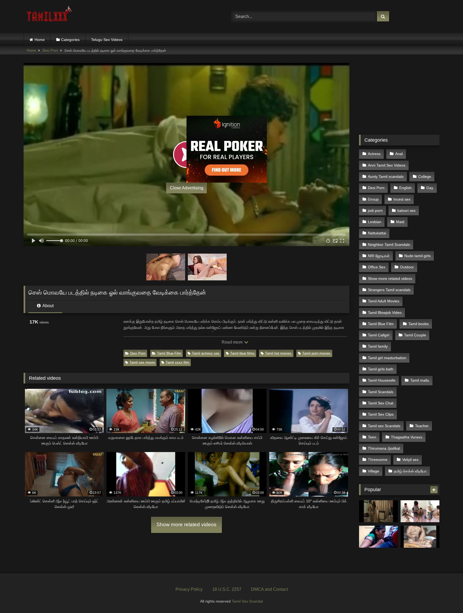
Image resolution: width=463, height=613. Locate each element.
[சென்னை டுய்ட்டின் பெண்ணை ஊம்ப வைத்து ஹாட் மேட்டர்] (420, 511)
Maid (400, 222)
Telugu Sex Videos (106, 39)
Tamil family (378, 346)
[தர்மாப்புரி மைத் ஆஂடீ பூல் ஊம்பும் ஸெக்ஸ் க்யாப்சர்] (378, 537)
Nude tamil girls (417, 256)
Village (373, 471)
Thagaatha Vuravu (406, 437)
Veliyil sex (410, 459)
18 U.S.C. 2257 (226, 589)
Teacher (422, 426)
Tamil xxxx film (177, 362)
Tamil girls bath (380, 369)
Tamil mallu (419, 380)
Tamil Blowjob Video (385, 312)
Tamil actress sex (205, 353)
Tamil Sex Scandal (247, 601)
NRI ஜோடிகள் (379, 256)
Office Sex (376, 267)
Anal (399, 154)
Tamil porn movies (316, 353)
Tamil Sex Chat (380, 403)
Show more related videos (186, 524)
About (48, 305)
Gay (429, 188)
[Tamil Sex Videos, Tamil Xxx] (50, 15)
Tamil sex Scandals (384, 426)
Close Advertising (186, 188)
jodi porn (375, 210)
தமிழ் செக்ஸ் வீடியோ (410, 471)
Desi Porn (50, 50)
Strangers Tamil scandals (389, 290)
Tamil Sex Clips (381, 414)
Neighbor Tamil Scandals (389, 244)
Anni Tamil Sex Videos (386, 165)
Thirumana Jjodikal (384, 448)
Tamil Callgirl (378, 335)
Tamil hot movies (278, 353)
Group (373, 199)
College (424, 176)
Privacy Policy (189, 589)
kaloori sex (406, 210)
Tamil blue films (242, 353)
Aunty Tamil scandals (386, 176)
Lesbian (374, 222)
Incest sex (401, 199)
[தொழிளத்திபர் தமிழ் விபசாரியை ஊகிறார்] (378, 511)
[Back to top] (446, 597)
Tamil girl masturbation (387, 358)
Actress (374, 154)
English (405, 188)
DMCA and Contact (269, 589)
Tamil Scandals (380, 392)
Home (40, 39)
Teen (372, 437)
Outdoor (407, 267)
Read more (233, 342)
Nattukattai (377, 233)
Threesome (377, 459)
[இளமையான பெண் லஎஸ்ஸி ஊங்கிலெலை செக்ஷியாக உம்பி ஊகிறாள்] (420, 537)
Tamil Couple (415, 335)
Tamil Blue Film (169, 353)
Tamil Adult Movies (383, 301)
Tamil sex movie (142, 362)
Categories (70, 39)
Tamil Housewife (381, 380)
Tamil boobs (418, 324)
